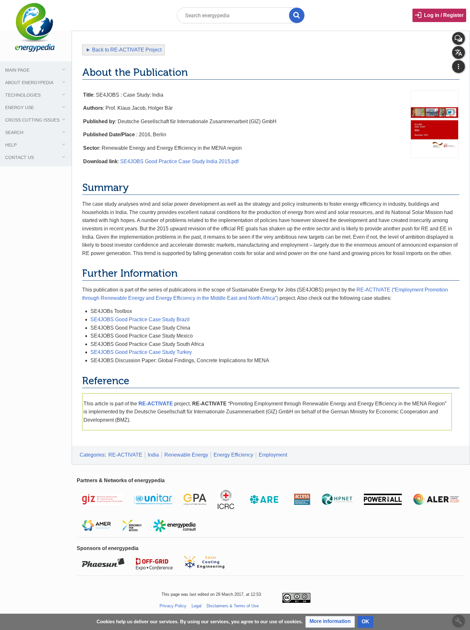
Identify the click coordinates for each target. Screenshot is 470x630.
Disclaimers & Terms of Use (233, 605)
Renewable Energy (186, 455)
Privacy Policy (173, 605)
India (153, 455)
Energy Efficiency (233, 455)
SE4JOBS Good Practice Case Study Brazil (140, 319)
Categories (92, 455)
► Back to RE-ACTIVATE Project (123, 49)
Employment (273, 455)
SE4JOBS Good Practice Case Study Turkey (141, 352)
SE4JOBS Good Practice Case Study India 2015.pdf (179, 161)
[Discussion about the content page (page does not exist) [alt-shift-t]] (458, 38)
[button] (330, 622)
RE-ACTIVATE (155, 403)
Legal (196, 605)
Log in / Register (444, 15)
